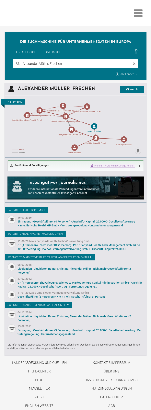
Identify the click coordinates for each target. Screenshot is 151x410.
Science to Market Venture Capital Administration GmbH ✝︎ (49, 257)
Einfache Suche (27, 52)
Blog (39, 380)
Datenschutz (111, 397)
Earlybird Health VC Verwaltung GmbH (35, 233)
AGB (111, 406)
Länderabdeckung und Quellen (39, 363)
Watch (133, 89)
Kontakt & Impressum (111, 363)
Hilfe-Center (39, 371)
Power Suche (53, 52)
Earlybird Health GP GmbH (26, 210)
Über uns (111, 371)
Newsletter (39, 388)
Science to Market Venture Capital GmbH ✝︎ (38, 304)
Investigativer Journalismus (111, 380)
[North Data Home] (28, 13)
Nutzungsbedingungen (111, 388)
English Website (39, 406)
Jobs (39, 397)
